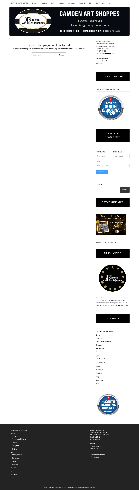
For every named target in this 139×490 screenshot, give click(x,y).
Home (34, 3)
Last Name (117, 152)
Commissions (101, 362)
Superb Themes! (89, 487)
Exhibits (98, 352)
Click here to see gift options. (106, 242)
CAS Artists (71, 3)
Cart (109, 3)
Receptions (100, 348)
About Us (82, 3)
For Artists (100, 3)
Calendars (43, 3)
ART (97, 356)
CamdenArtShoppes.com (105, 53)
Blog (90, 3)
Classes (99, 345)
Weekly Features (102, 359)
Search (99, 184)
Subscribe (102, 172)
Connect (60, 3)
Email (98, 161)
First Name (100, 152)
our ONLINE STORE (122, 305)
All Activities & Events (103, 341)
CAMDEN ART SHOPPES (19, 3)
